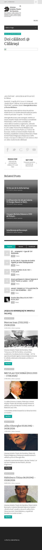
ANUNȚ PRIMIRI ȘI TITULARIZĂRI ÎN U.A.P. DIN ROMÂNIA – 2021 (24, 289)
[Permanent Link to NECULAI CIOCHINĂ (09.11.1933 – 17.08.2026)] (21, 390)
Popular (9, 246)
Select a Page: (36, 2)
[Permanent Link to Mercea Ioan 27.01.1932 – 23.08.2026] (21, 338)
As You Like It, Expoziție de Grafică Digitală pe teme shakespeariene (23, 261)
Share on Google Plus (21, 150)
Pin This (27, 150)
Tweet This (14, 150)
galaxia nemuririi (9, 318)
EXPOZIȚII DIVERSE (15, 33)
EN (34, 20)
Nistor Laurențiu (16, 328)
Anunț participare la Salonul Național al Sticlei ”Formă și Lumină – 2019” (24, 280)
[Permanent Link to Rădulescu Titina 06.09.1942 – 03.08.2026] (21, 494)
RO (37, 20)
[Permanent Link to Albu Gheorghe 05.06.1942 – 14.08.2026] (21, 442)
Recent (21, 246)
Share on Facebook (7, 150)
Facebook (32, 246)
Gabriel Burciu (15, 540)
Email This (34, 150)
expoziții (7, 33)
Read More (8, 363)
